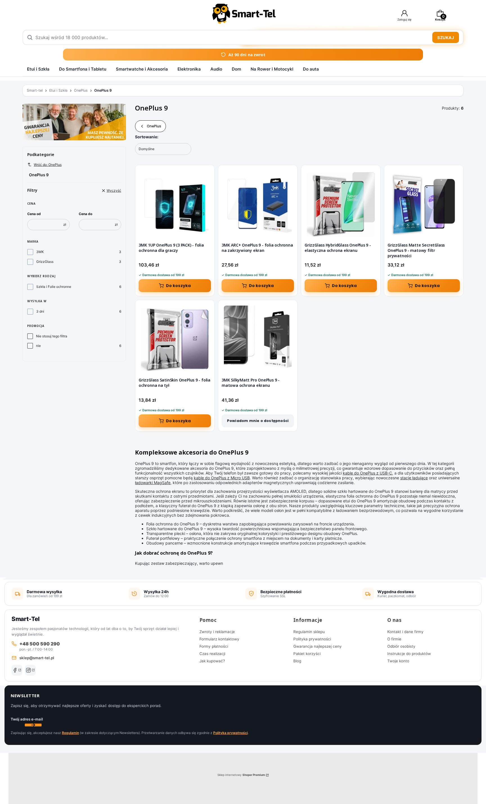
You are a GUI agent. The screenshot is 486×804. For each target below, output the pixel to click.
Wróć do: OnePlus (48, 164)
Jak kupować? (212, 661)
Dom (236, 69)
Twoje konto (398, 661)
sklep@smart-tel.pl (36, 658)
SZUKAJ (445, 37)
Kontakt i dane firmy (405, 631)
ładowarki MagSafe (152, 482)
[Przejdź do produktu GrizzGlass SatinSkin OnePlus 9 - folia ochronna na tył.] (175, 339)
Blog (297, 661)
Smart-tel (35, 90)
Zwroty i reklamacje (217, 631)
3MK (40, 252)
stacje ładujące (414, 477)
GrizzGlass (44, 261)
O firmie (394, 639)
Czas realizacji (212, 653)
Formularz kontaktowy (219, 639)
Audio (216, 69)
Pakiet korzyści (307, 653)
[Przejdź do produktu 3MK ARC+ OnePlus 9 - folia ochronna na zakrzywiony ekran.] (258, 204)
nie (38, 346)
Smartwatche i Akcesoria (142, 69)
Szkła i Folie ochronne (53, 286)
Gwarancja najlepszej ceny (317, 646)
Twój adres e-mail (27, 719)
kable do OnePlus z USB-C (367, 473)
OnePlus (81, 90)
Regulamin (70, 733)
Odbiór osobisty (401, 646)
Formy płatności (213, 646)
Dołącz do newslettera (33, 725)
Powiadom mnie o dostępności (258, 420)
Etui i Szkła (38, 69)
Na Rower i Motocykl (272, 69)
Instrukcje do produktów (409, 653)
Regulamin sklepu (309, 631)
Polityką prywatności (230, 733)
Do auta (311, 69)
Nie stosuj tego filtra (51, 336)
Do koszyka (178, 285)
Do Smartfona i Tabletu (82, 69)
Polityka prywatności (312, 639)
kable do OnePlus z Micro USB (222, 477)
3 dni (40, 311)
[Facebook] (17, 670)
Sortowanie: (146, 136)
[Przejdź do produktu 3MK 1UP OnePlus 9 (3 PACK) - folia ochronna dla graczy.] (175, 204)
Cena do (85, 214)
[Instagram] (30, 670)
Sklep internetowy (241, 774)
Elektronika (189, 69)
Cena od (34, 214)
